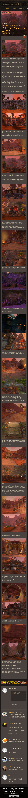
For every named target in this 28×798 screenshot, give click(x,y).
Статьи (15, 8)
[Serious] (4, 768)
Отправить (14, 704)
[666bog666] (4, 759)
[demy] (4, 740)
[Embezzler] (4, 714)
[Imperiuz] (4, 725)
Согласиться (14, 796)
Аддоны (22, 8)
